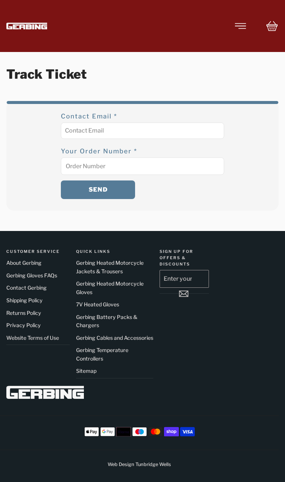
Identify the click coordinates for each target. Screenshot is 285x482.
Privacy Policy (23, 325)
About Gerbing (24, 263)
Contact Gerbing (26, 287)
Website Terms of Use (32, 338)
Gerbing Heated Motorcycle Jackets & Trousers (110, 267)
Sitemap (86, 371)
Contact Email (89, 116)
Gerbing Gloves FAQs (31, 275)
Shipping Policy (24, 300)
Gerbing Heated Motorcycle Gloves (110, 287)
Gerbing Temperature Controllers (102, 354)
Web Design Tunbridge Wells (139, 464)
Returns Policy (23, 313)
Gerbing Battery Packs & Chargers (106, 321)
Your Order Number (99, 151)
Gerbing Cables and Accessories (114, 338)
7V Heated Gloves (97, 304)
